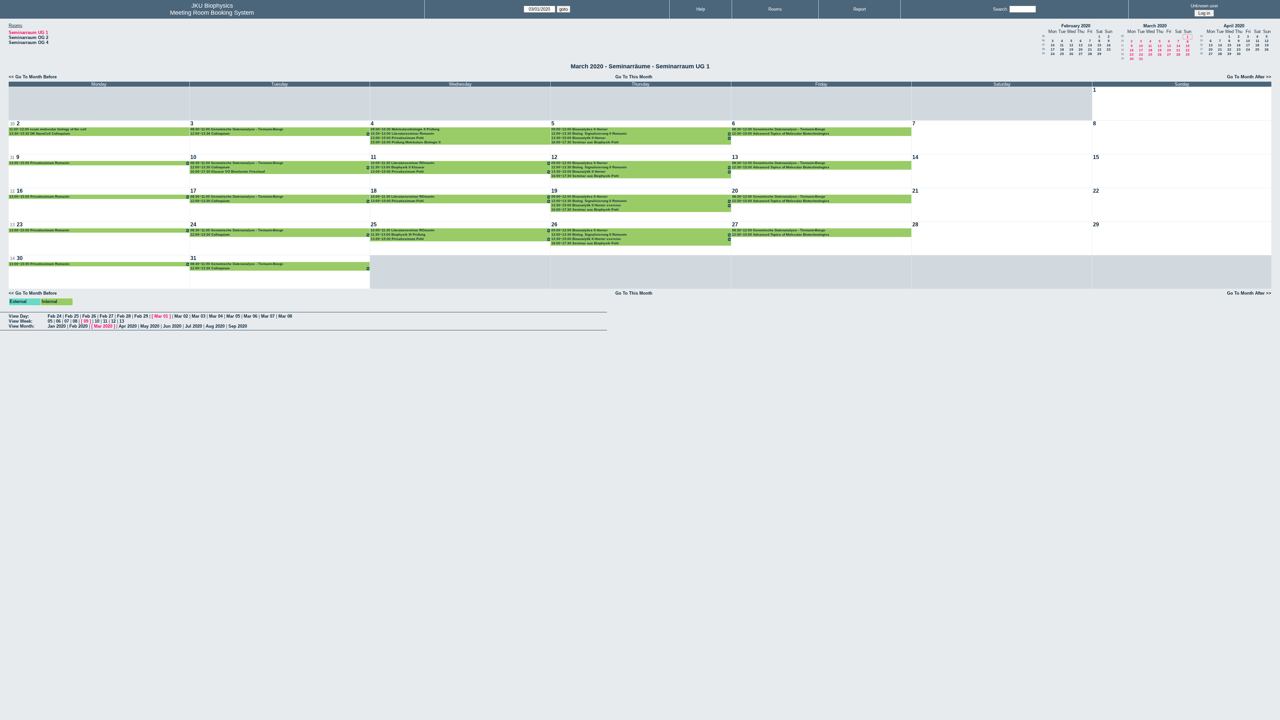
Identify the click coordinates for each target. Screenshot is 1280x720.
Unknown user (1204, 5)
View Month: (21, 326)
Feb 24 (54, 316)
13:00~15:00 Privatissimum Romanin (39, 163)
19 (1071, 49)
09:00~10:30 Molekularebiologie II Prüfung (405, 129)
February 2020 (1075, 25)
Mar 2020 (103, 326)
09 (1043, 53)
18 (1062, 49)
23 (1109, 49)
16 (1109, 45)
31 (1141, 59)
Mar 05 (233, 316)
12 (1071, 45)
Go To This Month (633, 76)
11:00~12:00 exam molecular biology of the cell (47, 129)
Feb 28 (124, 316)
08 (1043, 49)
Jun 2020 (172, 326)
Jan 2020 (57, 326)
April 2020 (1234, 25)
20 (1081, 49)
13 (1081, 45)
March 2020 (1155, 25)
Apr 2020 (128, 326)
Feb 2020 (78, 326)
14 (1090, 45)
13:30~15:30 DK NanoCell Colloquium (39, 133)
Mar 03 (198, 316)
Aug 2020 (215, 326)
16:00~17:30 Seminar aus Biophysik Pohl (585, 142)
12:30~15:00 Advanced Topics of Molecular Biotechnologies (780, 133)
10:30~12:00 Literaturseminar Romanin (402, 133)
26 (1071, 54)
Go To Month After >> (1249, 76)
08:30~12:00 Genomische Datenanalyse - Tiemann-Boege (778, 129)
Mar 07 (268, 316)
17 (1053, 49)
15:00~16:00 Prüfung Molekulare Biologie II (406, 142)
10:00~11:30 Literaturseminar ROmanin (402, 163)
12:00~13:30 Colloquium (210, 133)
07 (1043, 44)
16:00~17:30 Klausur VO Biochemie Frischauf (227, 171)
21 (1090, 49)
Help (700, 9)
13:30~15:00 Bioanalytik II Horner (578, 138)
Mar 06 (250, 316)
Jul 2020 (193, 326)
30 (1132, 59)
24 (1053, 54)
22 (1099, 49)
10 (1053, 45)
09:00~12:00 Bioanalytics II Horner (579, 129)
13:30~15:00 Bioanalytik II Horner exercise (586, 205)
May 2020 (149, 326)
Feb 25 (72, 316)
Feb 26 (89, 316)
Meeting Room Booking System (212, 12)
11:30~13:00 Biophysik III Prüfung (398, 234)
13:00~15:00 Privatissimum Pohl (397, 138)
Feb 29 (141, 316)
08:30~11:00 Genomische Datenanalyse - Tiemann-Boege (236, 129)
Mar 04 (216, 316)
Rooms (775, 9)
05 (1043, 36)
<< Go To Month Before (33, 76)
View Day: (19, 316)
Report (859, 9)
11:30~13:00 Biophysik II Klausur (397, 167)
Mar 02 (181, 316)
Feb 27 (106, 316)
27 (1081, 54)
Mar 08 (285, 316)
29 (1099, 54)
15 (1099, 45)
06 (1043, 40)
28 (1090, 54)
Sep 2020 (237, 326)
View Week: (20, 321)
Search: (1000, 9)
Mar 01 (161, 316)
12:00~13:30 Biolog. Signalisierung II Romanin (589, 133)
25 (1062, 54)
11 (1062, 45)
